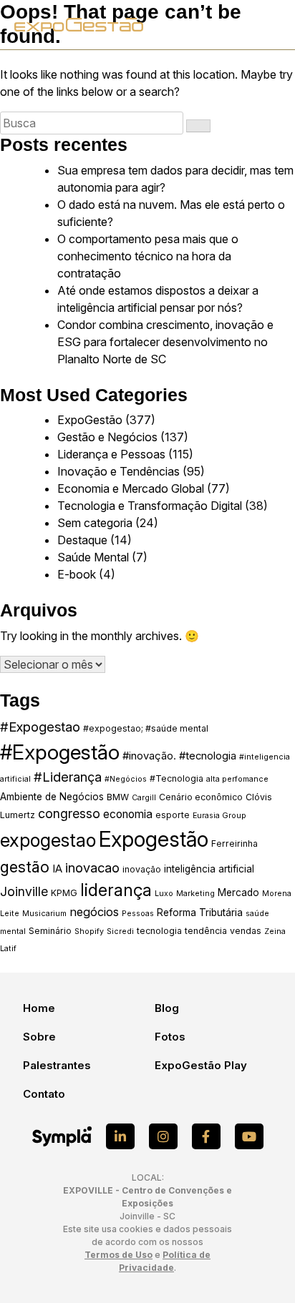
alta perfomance (237, 779)
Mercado (238, 892)
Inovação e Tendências (118, 471)
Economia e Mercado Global (130, 488)
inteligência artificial (209, 869)
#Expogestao (40, 726)
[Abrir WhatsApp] (259, 1267)
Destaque (82, 540)
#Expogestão (60, 751)
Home (39, 1008)
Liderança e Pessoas (111, 454)
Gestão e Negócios (107, 437)
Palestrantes (57, 1065)
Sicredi (120, 931)
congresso (69, 813)
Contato (44, 1094)
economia (128, 814)
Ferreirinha (234, 843)
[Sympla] (62, 1136)
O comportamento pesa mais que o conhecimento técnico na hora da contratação (147, 256)
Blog (167, 1008)
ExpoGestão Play (201, 1065)
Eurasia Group (219, 815)
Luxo (164, 893)
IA (57, 868)
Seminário (50, 930)
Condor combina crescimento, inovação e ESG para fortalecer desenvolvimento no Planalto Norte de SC (165, 342)
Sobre (39, 1036)
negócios (94, 912)
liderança (116, 890)
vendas (245, 930)
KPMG (64, 892)
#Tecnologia (176, 778)
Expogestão (153, 839)
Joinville (24, 891)
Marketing (195, 893)
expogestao (48, 840)
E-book (76, 574)
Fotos (170, 1036)
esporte (172, 815)
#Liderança (68, 777)
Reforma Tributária (200, 912)
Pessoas (138, 913)
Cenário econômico (201, 797)
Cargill (144, 797)
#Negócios (126, 779)
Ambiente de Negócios (52, 796)
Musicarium (44, 913)
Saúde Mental (93, 557)
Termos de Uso (118, 1254)
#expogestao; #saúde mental (145, 728)
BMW (118, 797)
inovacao (92, 867)
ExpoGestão (89, 420)
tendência (206, 930)
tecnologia (159, 930)
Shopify (89, 931)
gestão (24, 866)
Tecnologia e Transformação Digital (149, 505)
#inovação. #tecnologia (179, 755)
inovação (141, 869)
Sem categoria (94, 523)
